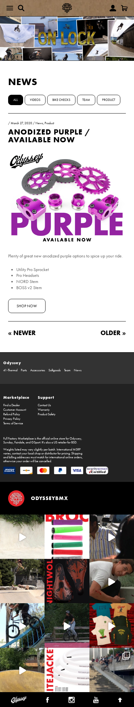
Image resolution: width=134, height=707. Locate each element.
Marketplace (16, 397)
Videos (35, 100)
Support (46, 397)
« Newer (22, 333)
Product (108, 100)
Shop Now (27, 306)
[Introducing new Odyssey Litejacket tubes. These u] (67, 670)
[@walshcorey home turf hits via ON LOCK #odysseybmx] (22, 537)
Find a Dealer (11, 405)
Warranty (44, 410)
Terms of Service (13, 423)
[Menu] (9, 8)
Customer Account (14, 410)
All (15, 100)
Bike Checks (61, 100)
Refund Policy (11, 414)
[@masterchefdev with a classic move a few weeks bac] (22, 581)
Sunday (8, 442)
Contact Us (44, 405)
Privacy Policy (11, 419)
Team (86, 100)
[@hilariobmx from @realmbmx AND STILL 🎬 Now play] (111, 537)
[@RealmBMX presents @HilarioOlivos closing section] (22, 625)
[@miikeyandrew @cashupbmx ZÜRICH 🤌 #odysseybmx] (111, 670)
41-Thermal (10, 370)
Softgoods (54, 370)
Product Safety (47, 414)
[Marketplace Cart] (124, 8)
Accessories (37, 370)
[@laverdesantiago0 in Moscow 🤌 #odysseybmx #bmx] (22, 670)
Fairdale (19, 442)
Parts (24, 370)
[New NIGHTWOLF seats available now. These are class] (67, 581)
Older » (113, 333)
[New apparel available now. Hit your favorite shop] (111, 625)
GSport (35, 442)
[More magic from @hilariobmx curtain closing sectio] (111, 581)
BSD (73, 442)
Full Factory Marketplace (18, 439)
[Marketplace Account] (112, 8)
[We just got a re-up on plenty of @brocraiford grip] (67, 537)
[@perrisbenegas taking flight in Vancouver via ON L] (67, 625)
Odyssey (12, 362)
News (22, 82)
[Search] (21, 8)
